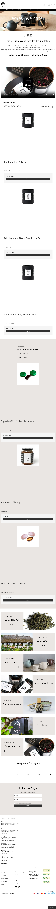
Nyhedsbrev (52, 907)
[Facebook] (16, 887)
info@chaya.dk (13, 851)
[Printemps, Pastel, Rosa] (28, 553)
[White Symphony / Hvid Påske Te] (28, 286)
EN (54, 4)
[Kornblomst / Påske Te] (28, 134)
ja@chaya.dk (13, 831)
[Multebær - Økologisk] (28, 471)
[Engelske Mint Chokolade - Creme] (28, 390)
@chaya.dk (13, 846)
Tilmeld (28, 805)
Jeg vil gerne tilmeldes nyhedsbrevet (27, 803)
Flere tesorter (45, 106)
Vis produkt (28, 178)
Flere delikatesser (23, 357)
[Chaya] (3, 4)
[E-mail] (28, 800)
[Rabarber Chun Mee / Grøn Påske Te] (28, 210)
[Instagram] (19, 887)
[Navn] (28, 796)
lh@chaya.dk (13, 824)
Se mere (12, 624)
